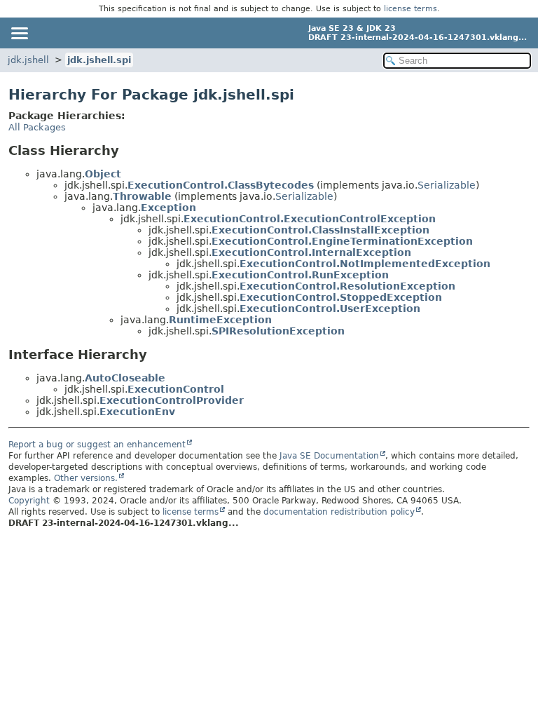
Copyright (29, 501)
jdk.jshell (28, 60)
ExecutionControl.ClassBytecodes (220, 185)
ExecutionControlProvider (171, 400)
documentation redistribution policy (339, 512)
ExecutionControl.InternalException (311, 252)
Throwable (142, 196)
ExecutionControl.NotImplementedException (365, 263)
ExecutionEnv (137, 411)
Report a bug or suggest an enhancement (97, 444)
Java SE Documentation (329, 456)
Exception (168, 207)
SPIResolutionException (278, 331)
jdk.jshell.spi (99, 60)
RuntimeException (220, 319)
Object (103, 174)
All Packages (37, 127)
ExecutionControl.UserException (330, 308)
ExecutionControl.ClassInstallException (320, 230)
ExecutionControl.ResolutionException (347, 286)
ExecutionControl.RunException (300, 274)
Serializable (447, 185)
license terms (410, 8)
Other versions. (86, 478)
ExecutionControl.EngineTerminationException (342, 241)
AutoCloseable (125, 378)
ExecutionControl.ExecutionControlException (310, 218)
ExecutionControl (175, 389)
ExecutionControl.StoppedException (341, 297)
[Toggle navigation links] (19, 33)
